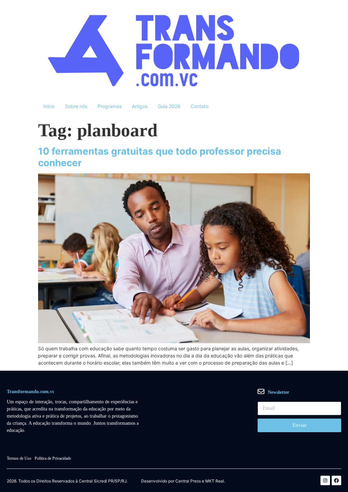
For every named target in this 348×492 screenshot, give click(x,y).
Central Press (188, 481)
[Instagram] (325, 480)
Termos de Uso (19, 458)
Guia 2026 (169, 106)
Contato (199, 106)
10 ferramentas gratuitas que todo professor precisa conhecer (159, 157)
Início (49, 106)
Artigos (139, 106)
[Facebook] (336, 480)
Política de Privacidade (53, 458)
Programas (110, 106)
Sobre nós (76, 106)
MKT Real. (215, 481)
